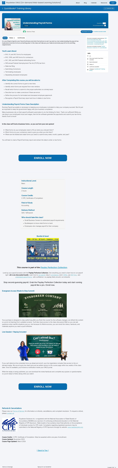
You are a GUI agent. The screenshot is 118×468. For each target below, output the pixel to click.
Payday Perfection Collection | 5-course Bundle (97, 47)
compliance (55, 275)
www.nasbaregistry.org (75, 427)
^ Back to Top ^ (43, 450)
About (78, 3)
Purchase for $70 (87, 31)
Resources (104, 3)
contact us (10, 413)
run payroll (41, 275)
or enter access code (99, 31)
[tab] (5, 38)
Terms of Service (18, 411)
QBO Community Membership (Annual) (95, 40)
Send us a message (7, 467)
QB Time (74, 275)
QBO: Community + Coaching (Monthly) (97, 41)
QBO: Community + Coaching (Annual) (97, 43)
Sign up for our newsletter (44, 467)
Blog (85, 3)
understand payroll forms (23, 277)
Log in (112, 2)
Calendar (94, 3)
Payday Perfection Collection (53, 267)
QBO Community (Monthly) (97, 39)
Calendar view (110, 8)
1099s (65, 275)
